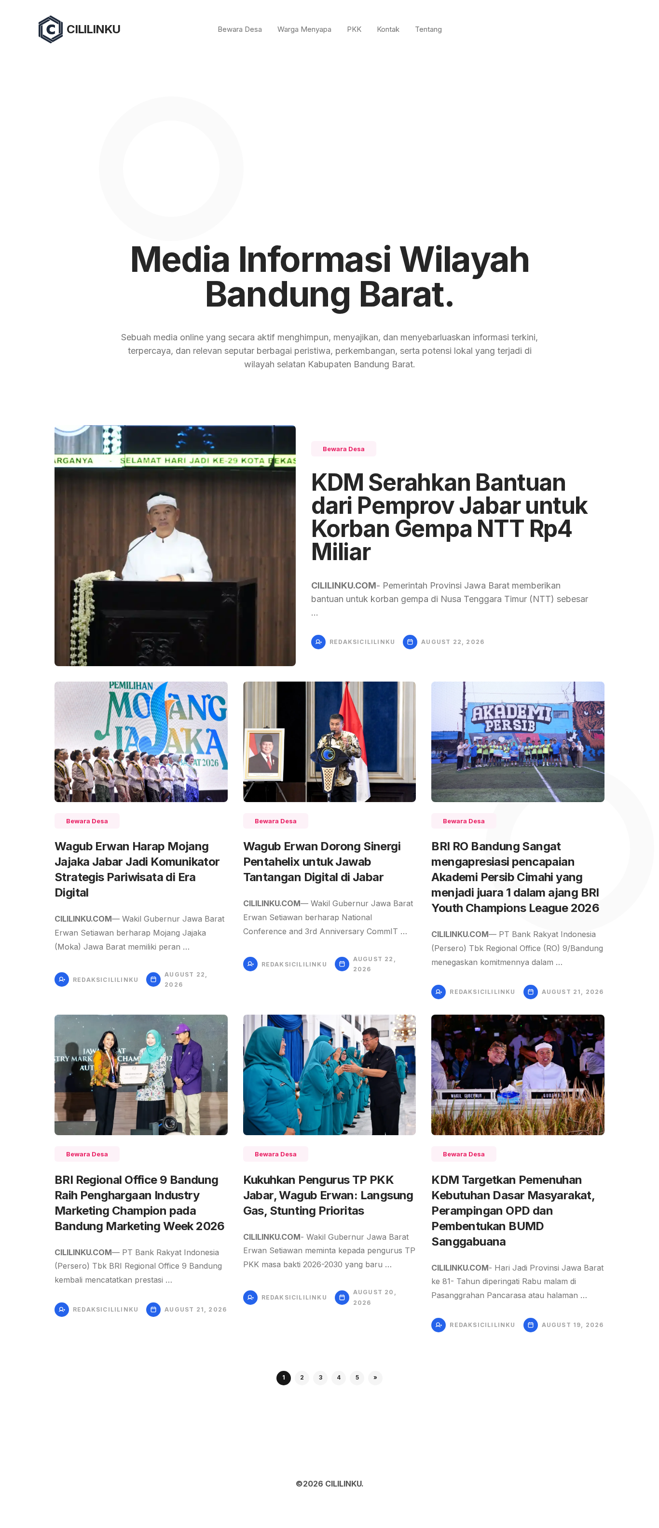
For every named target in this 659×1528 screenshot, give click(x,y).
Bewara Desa (240, 29)
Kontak (388, 29)
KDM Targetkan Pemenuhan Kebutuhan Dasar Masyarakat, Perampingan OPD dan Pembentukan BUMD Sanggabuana (512, 1210)
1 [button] (283, 1377)
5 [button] (357, 1377)
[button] (375, 1378)
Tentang (428, 29)
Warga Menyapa (304, 29)
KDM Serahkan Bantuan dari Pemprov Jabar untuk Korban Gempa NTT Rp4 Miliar (449, 517)
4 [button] (339, 1377)
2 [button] (302, 1377)
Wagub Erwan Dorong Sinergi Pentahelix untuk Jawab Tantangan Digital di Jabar (321, 861)
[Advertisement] (329, 131)
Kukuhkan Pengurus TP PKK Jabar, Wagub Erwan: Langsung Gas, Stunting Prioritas (328, 1195)
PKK (354, 29)
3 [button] (320, 1377)
